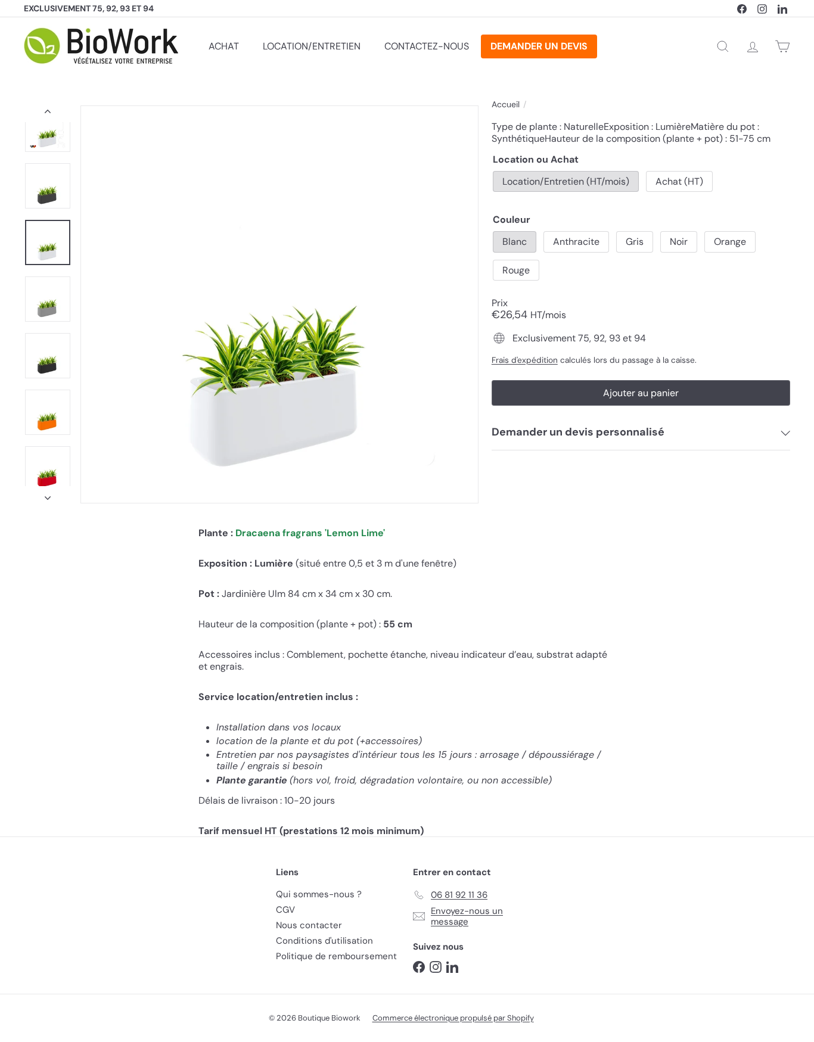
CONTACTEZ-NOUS (426, 46)
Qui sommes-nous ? (319, 894)
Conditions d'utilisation (324, 941)
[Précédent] (48, 113)
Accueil (506, 104)
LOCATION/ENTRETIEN (312, 46)
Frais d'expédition (525, 359)
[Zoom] (279, 304)
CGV (285, 910)
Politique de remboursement (336, 956)
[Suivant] (48, 494)
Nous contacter (309, 925)
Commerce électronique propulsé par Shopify (453, 1018)
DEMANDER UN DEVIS (539, 46)
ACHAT (224, 46)
